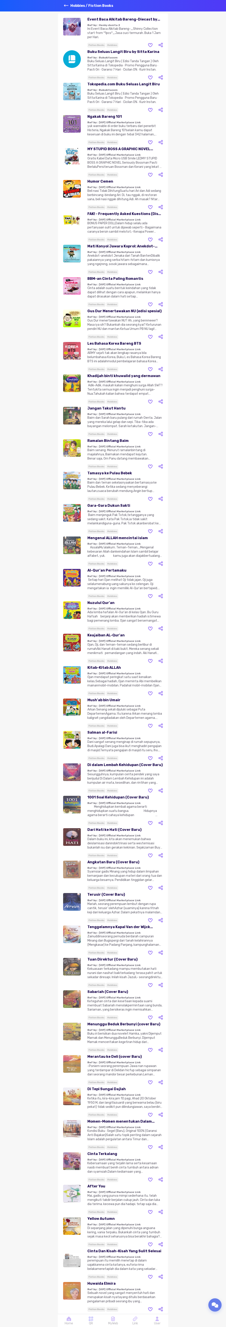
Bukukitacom (108, 57)
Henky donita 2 (109, 25)
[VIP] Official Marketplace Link (120, 122)
